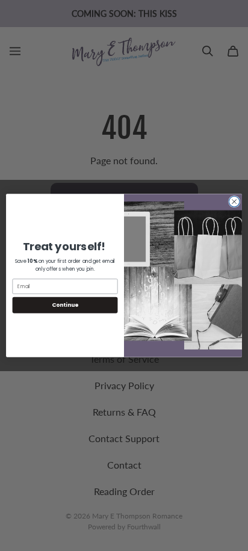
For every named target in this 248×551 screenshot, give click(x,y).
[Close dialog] (234, 201)
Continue (65, 305)
